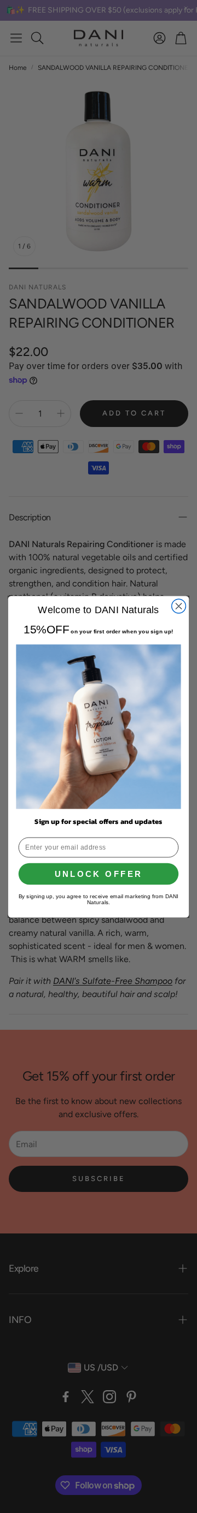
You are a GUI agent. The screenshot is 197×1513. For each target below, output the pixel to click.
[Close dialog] (179, 606)
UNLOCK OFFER (98, 873)
